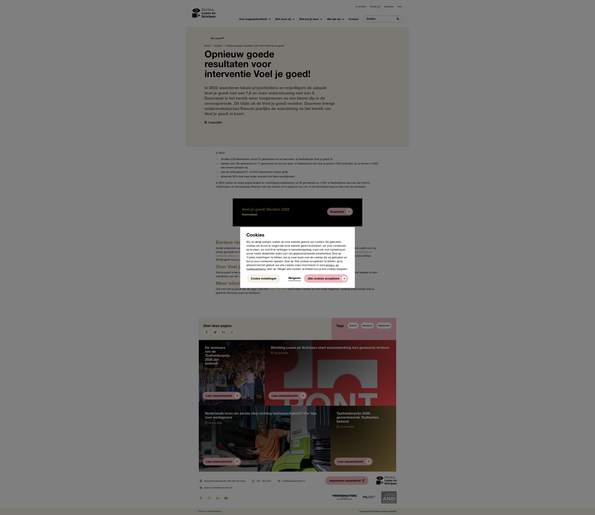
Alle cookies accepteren (323, 278)
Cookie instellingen (263, 278)
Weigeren (294, 278)
